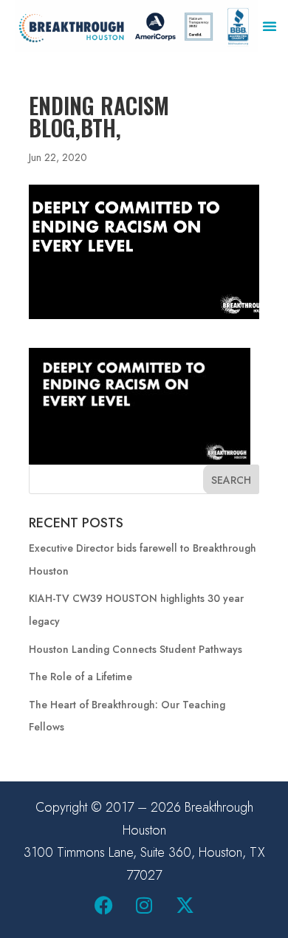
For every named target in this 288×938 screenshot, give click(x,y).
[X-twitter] (184, 904)
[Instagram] (144, 904)
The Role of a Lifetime (80, 676)
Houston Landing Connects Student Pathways (135, 649)
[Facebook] (103, 904)
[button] (269, 26)
